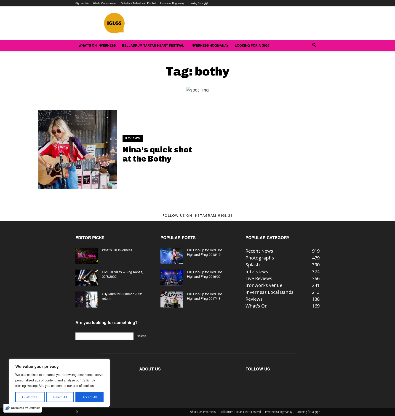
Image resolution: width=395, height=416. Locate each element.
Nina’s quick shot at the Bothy (157, 154)
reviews (132, 138)
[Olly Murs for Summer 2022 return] (86, 300)
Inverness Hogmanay (172, 3)
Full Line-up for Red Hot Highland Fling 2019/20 (204, 274)
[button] (314, 45)
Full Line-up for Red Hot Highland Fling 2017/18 (204, 296)
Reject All (60, 397)
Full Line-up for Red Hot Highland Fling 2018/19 (204, 252)
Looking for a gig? (198, 3)
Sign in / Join (82, 3)
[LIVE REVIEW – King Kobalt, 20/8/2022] (86, 278)
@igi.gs (225, 215)
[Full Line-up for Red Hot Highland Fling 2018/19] (171, 256)
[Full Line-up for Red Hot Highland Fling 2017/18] (171, 300)
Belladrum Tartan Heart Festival (138, 3)
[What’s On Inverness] (86, 256)
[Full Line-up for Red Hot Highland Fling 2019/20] (171, 278)
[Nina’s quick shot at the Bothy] (77, 149)
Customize (29, 397)
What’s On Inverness (105, 3)
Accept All (90, 397)
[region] (59, 383)
